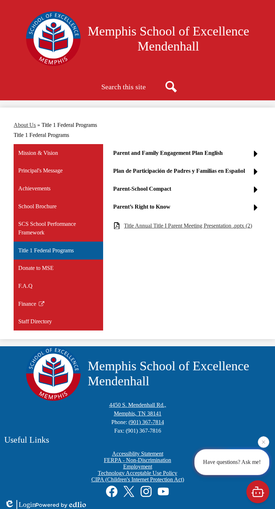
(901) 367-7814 (146, 422)
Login (27, 504)
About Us (25, 125)
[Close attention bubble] (263, 441)
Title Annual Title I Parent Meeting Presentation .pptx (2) (188, 226)
